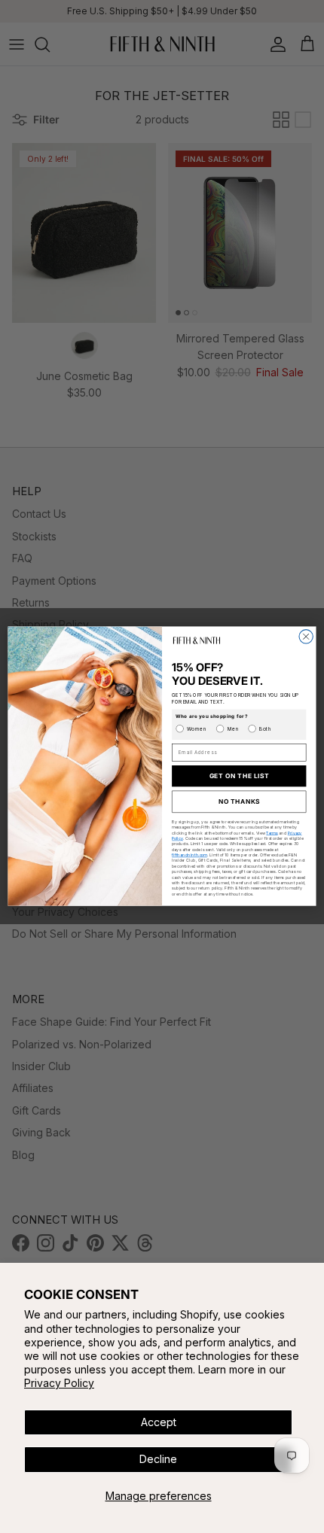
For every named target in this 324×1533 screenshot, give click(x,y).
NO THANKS (239, 802)
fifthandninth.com (189, 855)
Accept (158, 1422)
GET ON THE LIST (239, 776)
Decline (158, 1458)
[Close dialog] (306, 636)
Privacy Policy (59, 1382)
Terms (271, 833)
